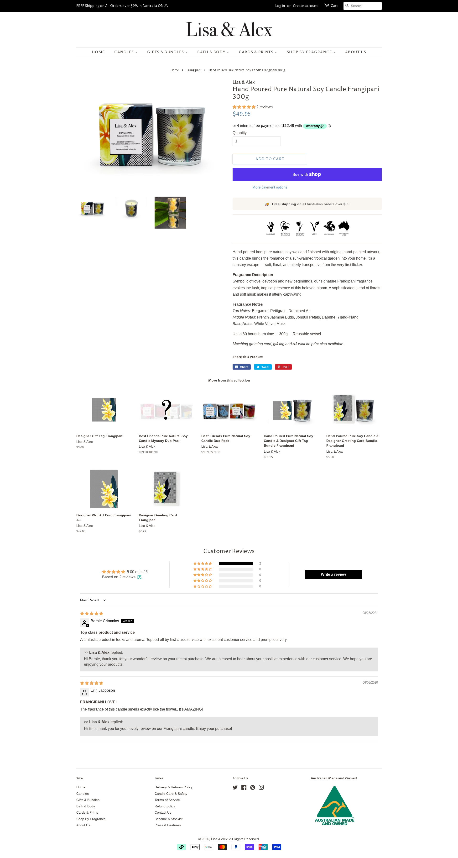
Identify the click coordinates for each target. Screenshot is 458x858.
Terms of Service (167, 800)
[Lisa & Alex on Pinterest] (252, 788)
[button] (244, 107)
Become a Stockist (168, 819)
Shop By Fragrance (310, 52)
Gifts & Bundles (166, 52)
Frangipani (194, 70)
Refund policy (165, 806)
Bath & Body (212, 52)
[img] (91, 614)
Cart (334, 6)
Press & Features (168, 825)
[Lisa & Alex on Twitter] (235, 788)
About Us (355, 52)
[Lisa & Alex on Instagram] (261, 788)
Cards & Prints (257, 52)
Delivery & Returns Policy (174, 787)
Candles (124, 52)
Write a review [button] (333, 574)
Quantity (240, 133)
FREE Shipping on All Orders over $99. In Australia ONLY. (122, 6)
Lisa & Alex (219, 839)
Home (98, 52)
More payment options (269, 187)
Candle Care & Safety (171, 793)
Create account (305, 6)
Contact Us (163, 812)
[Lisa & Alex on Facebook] (244, 788)
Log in (280, 6)
